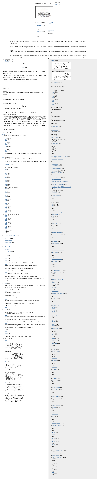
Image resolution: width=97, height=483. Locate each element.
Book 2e (6, 144)
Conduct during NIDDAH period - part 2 (56, 177)
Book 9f (6, 184)
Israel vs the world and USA (8, 251)
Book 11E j (6, 223)
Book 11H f (6, 203)
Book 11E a (6, 215)
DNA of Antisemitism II (54, 369)
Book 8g (6, 176)
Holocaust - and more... (7, 238)
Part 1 (5, 231)
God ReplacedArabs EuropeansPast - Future (6, 249)
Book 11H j (6, 206)
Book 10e (6, 191)
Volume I (53, 191)
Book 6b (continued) (7, 163)
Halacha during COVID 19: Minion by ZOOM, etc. (57, 450)
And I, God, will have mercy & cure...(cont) (57, 270)
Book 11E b (6, 216)
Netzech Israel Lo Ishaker (55, 126)
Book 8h (6, 177)
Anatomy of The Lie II (54, 362)
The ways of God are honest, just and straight (57, 232)
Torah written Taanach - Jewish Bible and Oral (57, 259)
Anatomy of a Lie (54, 340)
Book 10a (6, 188)
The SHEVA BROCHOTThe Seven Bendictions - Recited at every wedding (10, 246)
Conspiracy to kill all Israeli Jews (55, 243)
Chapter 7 (6, 326)
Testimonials (53, 163)
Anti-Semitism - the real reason (55, 351)
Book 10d (6, 190)
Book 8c (6, 173)
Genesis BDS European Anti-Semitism (56, 207)
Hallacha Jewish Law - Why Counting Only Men (57, 457)
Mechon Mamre (3, 134)
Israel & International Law (55, 330)
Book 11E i (6, 222)
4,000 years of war (54, 349)
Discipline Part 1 (39, 22)
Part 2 (5, 232)
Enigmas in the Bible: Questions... (55, 263)
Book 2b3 (6, 140)
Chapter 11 (6, 335)
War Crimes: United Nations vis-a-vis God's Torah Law (58, 254)
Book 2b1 (6, 138)
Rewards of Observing (54, 171)
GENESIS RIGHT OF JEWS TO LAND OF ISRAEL (58, 184)
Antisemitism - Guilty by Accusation (56, 423)
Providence (53, 216)
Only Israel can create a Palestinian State (56, 353)
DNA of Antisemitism (54, 367)
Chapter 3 (6, 258)
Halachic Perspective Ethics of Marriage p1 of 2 (57, 167)
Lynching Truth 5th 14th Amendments (56, 405)
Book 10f (6, 192)
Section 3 (53, 93)
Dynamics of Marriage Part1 (55, 164)
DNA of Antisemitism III (54, 371)
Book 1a (6, 60)
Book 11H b (6, 200)
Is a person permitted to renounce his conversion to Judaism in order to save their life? (14, 253)
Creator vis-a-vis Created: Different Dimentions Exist (58, 250)
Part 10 (53, 472)
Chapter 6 (6, 280)
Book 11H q (6, 212)
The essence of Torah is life (55, 328)
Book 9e (6, 183)
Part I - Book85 (53, 282)
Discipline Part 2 (39, 25)
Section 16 (53, 103)
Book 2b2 (6, 139)
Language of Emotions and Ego (55, 414)
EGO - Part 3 (53, 435)
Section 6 (53, 95)
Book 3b (6, 150)
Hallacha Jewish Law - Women (55, 455)
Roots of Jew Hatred (54, 407)
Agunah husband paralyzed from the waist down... (10, 235)
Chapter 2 (6, 311)
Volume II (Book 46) (54, 192)
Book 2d (6, 143)
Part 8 (52, 469)
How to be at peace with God (55, 214)
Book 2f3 (6, 146)
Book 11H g (6, 204)
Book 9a (6, 180)
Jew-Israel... (53, 225)
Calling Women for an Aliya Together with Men (57, 172)
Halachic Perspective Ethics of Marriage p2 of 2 (57, 168)
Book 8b (6, 172)
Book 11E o (6, 227)
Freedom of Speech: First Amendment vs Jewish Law (58, 293)
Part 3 (52, 205)
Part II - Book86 (54, 284)
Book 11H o (6, 210)
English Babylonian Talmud (51, 29)
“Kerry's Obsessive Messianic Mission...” (56, 179)
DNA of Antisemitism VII (55, 380)
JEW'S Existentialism (54, 241)
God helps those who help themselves (56, 195)
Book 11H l (6, 208)
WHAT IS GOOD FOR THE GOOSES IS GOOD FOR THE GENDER (60, 156)
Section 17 (53, 104)
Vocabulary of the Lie (54, 358)
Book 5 (3, 157)
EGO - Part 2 (53, 434)
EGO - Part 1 (53, 432)
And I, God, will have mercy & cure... (56, 268)
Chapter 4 (6, 260)
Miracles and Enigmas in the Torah (8, 240)
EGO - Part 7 (53, 441)
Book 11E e (6, 219)
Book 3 (5, 149)
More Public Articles (54, 343)
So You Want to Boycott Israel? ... (51, 24)
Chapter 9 (6, 307)
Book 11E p (6, 228)
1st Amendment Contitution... (55, 291)
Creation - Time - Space (54, 261)
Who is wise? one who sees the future (56, 387)
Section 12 (53, 100)
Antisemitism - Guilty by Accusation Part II (56, 425)
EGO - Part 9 (53, 444)
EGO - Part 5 (53, 438)
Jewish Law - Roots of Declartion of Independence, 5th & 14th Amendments (60, 295)
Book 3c (6, 151)
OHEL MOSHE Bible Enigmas (55, 389)
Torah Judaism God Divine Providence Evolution (8, 242)
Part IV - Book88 (54, 287)
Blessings (56, 4)
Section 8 (53, 97)
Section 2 (53, 92)
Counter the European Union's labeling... (56, 234)
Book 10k (6, 196)
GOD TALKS (53, 338)
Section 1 (53, 91)
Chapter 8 (53, 60)
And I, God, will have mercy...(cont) (56, 272)
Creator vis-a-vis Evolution (55, 252)
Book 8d (6, 174)
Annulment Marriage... (39, 31)
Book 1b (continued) (7, 61)
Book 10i (6, 194)
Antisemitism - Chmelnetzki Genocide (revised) (57, 427)
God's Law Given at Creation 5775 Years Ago (57, 212)
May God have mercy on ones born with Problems (57, 279)
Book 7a (6, 169)
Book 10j (6, 195)
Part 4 (52, 466)
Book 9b (6, 181)
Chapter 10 (6, 333)
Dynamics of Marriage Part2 (55, 165)
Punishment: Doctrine (54, 298)
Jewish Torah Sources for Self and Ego (56, 418)
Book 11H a (6, 199)
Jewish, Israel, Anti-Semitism (55, 82)
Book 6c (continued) (7, 164)
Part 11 (53, 473)
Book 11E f (6, 220)
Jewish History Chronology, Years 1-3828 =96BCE (57, 159)
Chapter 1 (6, 255)
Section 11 (53, 99)
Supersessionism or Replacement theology (56, 398)
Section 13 (53, 101)
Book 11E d (6, 218)
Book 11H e (6, 202)
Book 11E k (6, 224)
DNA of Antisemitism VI (54, 378)
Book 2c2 (6, 142)
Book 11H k (6, 207)
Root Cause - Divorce (54, 360)
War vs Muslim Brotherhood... (55, 223)
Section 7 (53, 96)
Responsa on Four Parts (54, 409)
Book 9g (6, 185)
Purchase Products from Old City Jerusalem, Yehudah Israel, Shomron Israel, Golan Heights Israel (54, 23)
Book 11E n (6, 226)
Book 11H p (6, 211)
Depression (53, 416)
